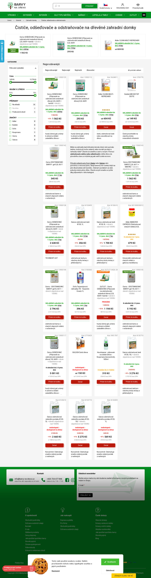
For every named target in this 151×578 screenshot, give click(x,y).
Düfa (23, 129)
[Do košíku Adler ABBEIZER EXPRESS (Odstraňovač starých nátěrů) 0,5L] (132, 251)
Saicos (23, 140)
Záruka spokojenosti (32, 544)
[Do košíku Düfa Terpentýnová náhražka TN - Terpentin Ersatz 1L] (80, 317)
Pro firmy (63, 523)
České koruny (104, 8)
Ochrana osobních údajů (34, 523)
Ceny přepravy (30, 535)
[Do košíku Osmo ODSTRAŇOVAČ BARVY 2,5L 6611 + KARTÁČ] (132, 187)
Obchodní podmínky (32, 520)
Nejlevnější (66, 70)
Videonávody (30, 547)
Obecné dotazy (101, 520)
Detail (106, 127)
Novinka (23, 108)
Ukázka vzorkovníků (103, 529)
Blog (97, 538)
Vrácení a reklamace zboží (35, 550)
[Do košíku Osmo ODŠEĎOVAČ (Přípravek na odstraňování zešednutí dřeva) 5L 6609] (54, 251)
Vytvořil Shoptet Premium (133, 573)
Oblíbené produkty (32, 532)
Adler (23, 121)
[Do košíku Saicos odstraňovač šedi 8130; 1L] (80, 251)
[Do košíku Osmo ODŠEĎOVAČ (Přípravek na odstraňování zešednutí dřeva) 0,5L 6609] (80, 127)
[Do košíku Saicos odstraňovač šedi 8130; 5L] (106, 251)
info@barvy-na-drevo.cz (24, 479)
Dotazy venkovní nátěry (104, 523)
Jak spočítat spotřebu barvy (35, 538)
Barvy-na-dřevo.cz (67, 480)
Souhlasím (111, 562)
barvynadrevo (73, 480)
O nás (27, 529)
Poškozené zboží (23, 112)
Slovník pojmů (30, 541)
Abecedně (90, 70)
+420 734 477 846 (54, 479)
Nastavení (56, 571)
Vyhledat (89, 6)
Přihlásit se (85, 495)
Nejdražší (78, 70)
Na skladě (23, 104)
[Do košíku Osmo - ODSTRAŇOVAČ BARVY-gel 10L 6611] (132, 317)
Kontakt (28, 526)
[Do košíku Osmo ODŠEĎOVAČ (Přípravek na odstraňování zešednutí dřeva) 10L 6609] (54, 382)
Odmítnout (110, 570)
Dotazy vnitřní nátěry (103, 526)
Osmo (23, 136)
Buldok (23, 125)
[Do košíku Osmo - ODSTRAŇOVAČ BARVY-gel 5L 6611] (54, 317)
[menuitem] (13, 15)
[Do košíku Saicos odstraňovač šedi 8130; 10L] (132, 382)
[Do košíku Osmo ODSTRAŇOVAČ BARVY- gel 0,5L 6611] (54, 187)
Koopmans (23, 132)
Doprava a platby (66, 520)
